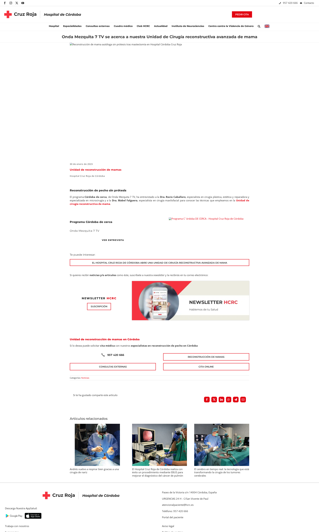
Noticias (85, 377)
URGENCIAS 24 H (171, 498)
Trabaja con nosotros (17, 526)
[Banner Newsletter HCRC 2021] (190, 282)
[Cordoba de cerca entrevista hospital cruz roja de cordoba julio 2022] (206, 218)
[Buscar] (259, 26)
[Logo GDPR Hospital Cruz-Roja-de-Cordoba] (42, 8)
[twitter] (16, 3)
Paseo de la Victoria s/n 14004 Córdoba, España (189, 492)
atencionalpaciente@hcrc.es (178, 504)
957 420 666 (290, 2)
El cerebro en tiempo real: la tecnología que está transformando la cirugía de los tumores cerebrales (221, 472)
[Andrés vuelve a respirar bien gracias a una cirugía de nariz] (97, 425)
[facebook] (4, 3)
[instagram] (10, 3)
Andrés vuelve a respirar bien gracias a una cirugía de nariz (94, 470)
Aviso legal (168, 526)
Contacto (309, 2)
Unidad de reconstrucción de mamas (95, 169)
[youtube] (22, 3)
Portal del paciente (172, 517)
